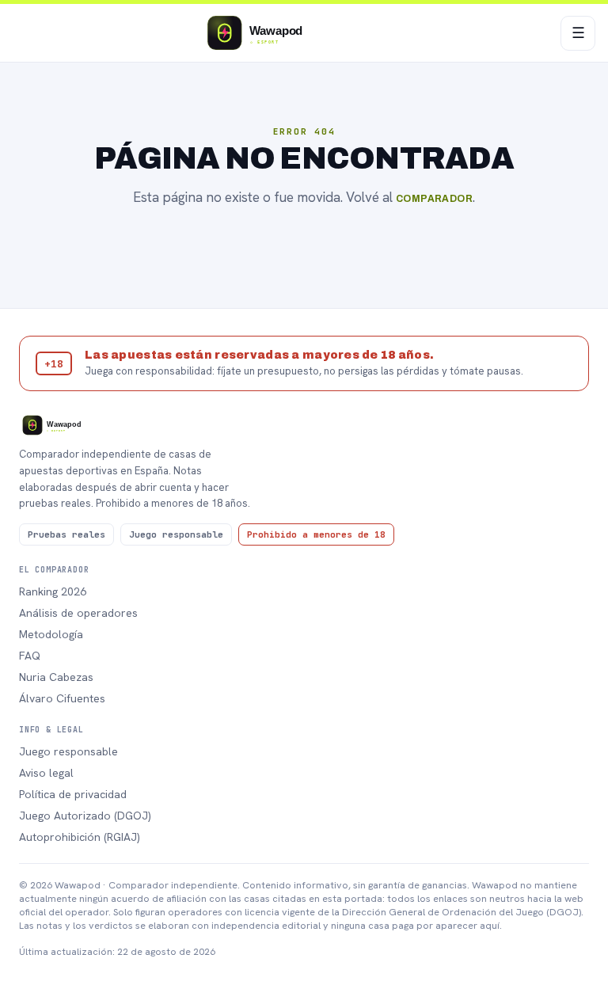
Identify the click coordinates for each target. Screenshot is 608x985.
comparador (434, 198)
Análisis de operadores (78, 613)
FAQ (29, 655)
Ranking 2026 (52, 591)
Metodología (51, 634)
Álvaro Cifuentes (62, 698)
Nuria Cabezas (56, 677)
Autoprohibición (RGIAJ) (79, 837)
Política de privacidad (73, 794)
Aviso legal (46, 773)
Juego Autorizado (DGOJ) (85, 815)
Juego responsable (68, 751)
